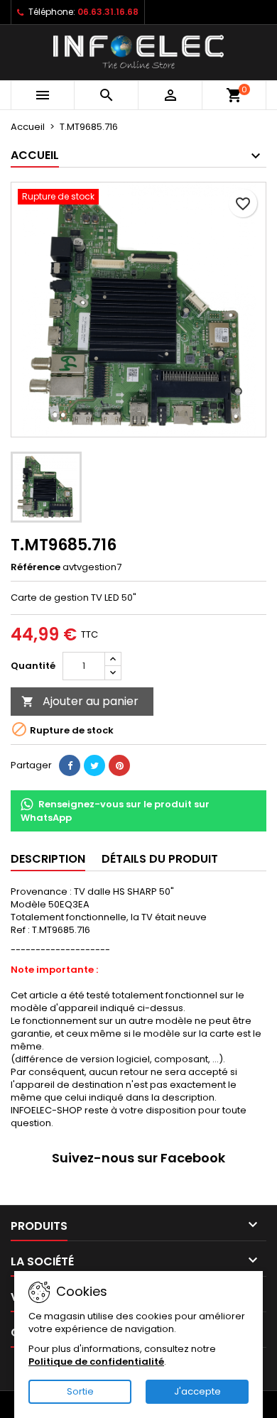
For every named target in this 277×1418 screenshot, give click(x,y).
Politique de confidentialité (96, 1361)
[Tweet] (94, 765)
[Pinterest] (119, 765)
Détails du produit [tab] (160, 859)
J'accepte (197, 1391)
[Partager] (69, 765)
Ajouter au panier (79, 701)
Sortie (80, 1391)
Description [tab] (48, 859)
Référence (35, 567)
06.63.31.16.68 (107, 12)
